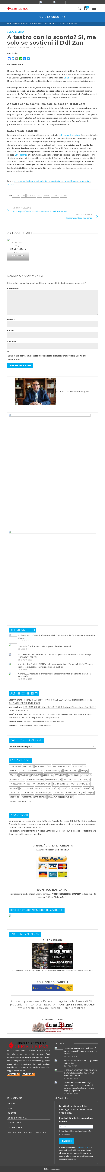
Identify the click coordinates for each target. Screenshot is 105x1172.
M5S (87, 779)
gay (23, 196)
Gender (48, 775)
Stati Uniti (27, 792)
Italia (67, 779)
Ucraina (71, 792)
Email (10, 330)
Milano (46, 196)
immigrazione (53, 779)
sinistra (15, 792)
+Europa (15, 766)
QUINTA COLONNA (15, 32)
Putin (65, 788)
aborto (28, 766)
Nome (11, 319)
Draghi (24, 775)
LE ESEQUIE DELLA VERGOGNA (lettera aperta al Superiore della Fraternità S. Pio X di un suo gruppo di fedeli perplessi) (50, 716)
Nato (14, 788)
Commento (13, 288)
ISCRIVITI (67, 1141)
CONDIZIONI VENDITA (17, 1118)
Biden (14, 771)
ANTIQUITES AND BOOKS (77, 1004)
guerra (86, 775)
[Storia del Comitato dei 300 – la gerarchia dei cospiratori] (13, 647)
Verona (14, 797)
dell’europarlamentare (69, 135)
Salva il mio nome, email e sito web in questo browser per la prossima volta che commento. (47, 357)
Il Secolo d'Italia (35, 779)
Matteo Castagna (42, 784)
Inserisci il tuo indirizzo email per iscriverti (76, 1120)
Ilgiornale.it (17, 779)
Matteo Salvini (60, 784)
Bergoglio (79, 766)
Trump (58, 792)
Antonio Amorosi (61, 766)
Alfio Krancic (43, 766)
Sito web (11, 341)
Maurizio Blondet (80, 784)
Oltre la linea (42, 788)
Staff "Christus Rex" (34, 48)
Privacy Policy (15, 1122)
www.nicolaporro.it (20, 801)
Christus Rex (71, 771)
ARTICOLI (12, 1103)
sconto (55, 196)
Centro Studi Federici (31, 771)
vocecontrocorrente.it (34, 797)
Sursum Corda (44, 792)
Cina (84, 771)
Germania (60, 775)
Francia (36, 775)
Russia (76, 788)
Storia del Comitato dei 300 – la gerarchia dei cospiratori (44, 646)
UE (82, 792)
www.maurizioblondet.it (60, 797)
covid (14, 775)
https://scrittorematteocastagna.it (73, 391)
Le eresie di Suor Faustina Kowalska (48, 721)
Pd (55, 788)
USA (90, 792)
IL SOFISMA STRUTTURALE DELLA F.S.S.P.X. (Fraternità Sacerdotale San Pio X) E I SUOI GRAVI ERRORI (80, 1073)
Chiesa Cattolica (53, 771)
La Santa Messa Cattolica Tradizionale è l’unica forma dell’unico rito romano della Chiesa (80, 1051)
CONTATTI (12, 1113)
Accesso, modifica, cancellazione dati (27, 1132)
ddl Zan (16, 196)
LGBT (39, 196)
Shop (10, 1108)
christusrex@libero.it (15, 1057)
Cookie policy (15, 1127)
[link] (21, 154)
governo (73, 775)
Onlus (66, 77)
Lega (77, 779)
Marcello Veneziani (20, 784)
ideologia (31, 196)
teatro (64, 196)
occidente (26, 788)
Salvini (88, 788)
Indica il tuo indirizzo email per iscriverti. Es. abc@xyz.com (75, 1132)
